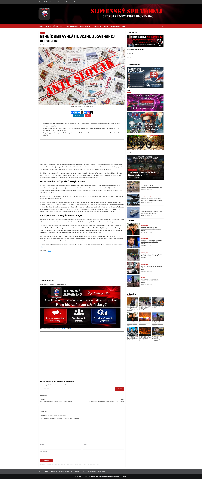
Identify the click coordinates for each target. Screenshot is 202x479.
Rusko (130, 170)
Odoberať (119, 388)
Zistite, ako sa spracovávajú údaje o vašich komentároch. (83, 464)
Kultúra (105, 26)
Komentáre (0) (43, 415)
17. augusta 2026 (135, 177)
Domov (41, 471)
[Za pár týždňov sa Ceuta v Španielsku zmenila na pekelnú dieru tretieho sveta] (133, 187)
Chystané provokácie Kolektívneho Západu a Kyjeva (142, 173)
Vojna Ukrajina (64, 1)
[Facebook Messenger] (78, 112)
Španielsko (143, 184)
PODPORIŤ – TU (61, 329)
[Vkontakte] (85, 112)
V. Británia (150, 197)
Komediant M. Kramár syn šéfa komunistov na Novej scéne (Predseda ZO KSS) (151, 229)
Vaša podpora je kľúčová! (65, 471)
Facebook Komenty (52, 415)
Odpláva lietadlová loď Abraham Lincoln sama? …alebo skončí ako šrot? (151, 212)
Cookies (46, 471)
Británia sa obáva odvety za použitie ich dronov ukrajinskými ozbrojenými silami (151, 199)
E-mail (85, 444)
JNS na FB (130, 57)
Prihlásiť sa (130, 53)
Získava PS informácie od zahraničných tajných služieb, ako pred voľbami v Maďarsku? (132, 338)
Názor (124, 26)
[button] (163, 26)
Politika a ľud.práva (72, 26)
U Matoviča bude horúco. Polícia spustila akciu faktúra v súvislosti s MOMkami (151, 255)
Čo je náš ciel (53, 471)
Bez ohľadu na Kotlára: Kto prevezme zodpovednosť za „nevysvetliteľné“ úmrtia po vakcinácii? (157, 338)
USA (144, 210)
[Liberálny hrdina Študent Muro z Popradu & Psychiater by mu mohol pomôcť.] (133, 281)
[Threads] (91, 112)
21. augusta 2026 (149, 232)
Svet (58, 1)
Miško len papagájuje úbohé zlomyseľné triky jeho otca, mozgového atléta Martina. (151, 242)
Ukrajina (135, 170)
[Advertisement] (82, 152)
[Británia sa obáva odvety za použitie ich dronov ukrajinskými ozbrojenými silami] (133, 200)
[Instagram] (88, 112)
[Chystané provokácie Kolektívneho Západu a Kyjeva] (145, 167)
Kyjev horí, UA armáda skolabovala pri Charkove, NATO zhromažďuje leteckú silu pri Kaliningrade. (145, 338)
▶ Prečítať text (78, 116)
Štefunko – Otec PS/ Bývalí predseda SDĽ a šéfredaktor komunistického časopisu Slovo (151, 267)
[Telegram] (75, 112)
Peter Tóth (44, 395)
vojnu (41, 247)
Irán (141, 210)
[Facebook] (72, 112)
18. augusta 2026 (148, 257)
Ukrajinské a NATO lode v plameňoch (157, 306)
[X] (82, 112)
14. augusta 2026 (148, 215)
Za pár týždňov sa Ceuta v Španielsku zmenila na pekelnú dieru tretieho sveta (151, 186)
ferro (143, 232)
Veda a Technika (85, 26)
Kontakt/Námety (91, 471)
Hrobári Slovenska (144, 225)
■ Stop (88, 116)
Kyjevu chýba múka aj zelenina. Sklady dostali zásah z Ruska (144, 323)
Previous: (56, 400)
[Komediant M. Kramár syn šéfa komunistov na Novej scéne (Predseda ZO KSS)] (133, 229)
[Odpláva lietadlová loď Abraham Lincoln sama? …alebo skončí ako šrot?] (133, 212)
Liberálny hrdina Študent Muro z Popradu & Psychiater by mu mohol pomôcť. (150, 280)
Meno (42, 444)
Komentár (43, 423)
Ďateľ (49, 251)
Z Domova (52, 1)
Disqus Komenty (62, 415)
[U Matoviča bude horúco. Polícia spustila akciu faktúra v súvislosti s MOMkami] (133, 255)
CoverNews (115, 476)
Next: (106, 400)
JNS (42, 44)
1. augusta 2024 (48, 44)
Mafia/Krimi (97, 26)
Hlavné (41, 26)
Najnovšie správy (115, 26)
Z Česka (55, 26)
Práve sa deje (73, 1)
